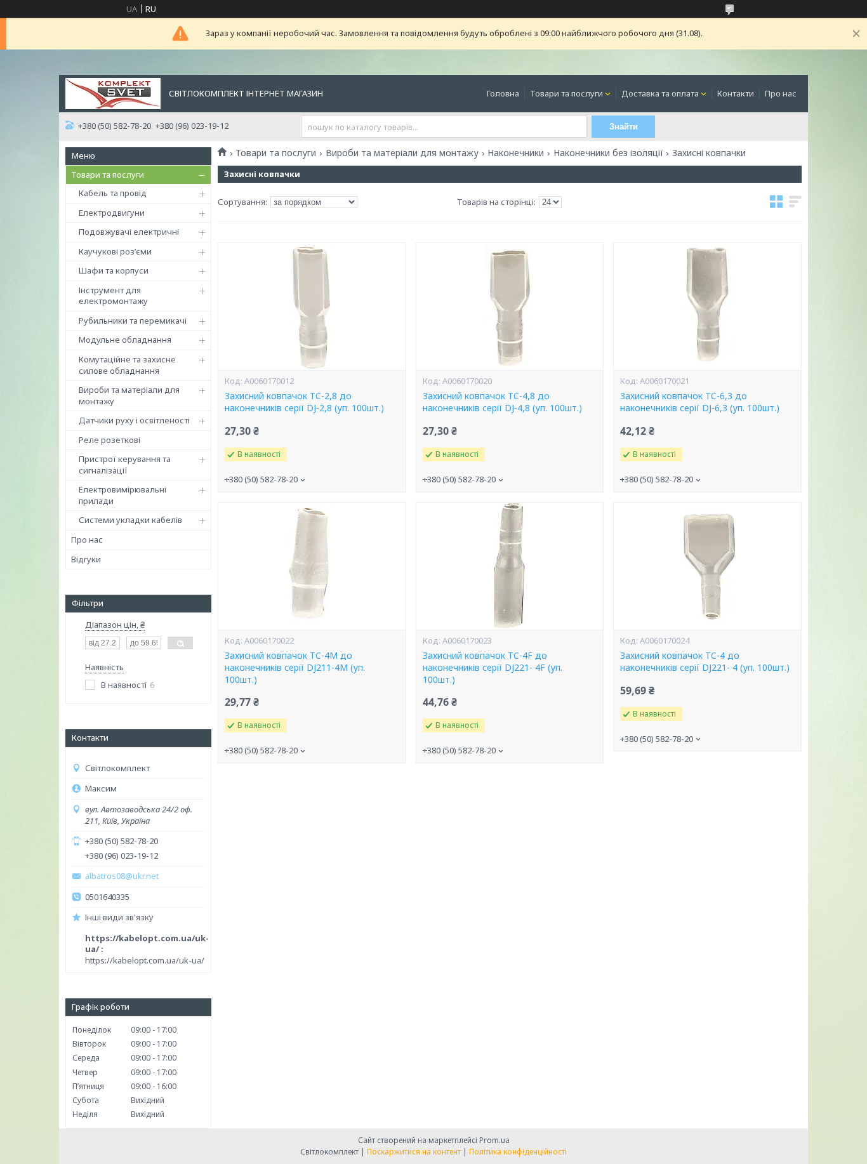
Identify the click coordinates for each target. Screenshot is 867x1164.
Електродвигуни (112, 212)
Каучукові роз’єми (115, 251)
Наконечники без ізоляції (608, 153)
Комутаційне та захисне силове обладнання (127, 365)
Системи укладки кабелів (130, 520)
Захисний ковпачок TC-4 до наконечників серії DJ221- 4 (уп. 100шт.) (705, 661)
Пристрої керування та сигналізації (125, 464)
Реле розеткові (109, 440)
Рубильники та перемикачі (133, 320)
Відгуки (86, 559)
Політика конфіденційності (518, 1151)
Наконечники (515, 153)
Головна (503, 93)
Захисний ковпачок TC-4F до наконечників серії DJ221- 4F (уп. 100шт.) (492, 667)
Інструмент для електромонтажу (113, 295)
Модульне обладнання (125, 339)
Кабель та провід (113, 193)
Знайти (623, 126)
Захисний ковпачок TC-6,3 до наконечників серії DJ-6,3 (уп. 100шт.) (699, 402)
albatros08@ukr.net (122, 876)
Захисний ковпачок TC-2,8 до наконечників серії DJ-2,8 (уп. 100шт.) (304, 402)
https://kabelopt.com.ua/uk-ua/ (144, 960)
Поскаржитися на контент (414, 1151)
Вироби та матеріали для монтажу (129, 395)
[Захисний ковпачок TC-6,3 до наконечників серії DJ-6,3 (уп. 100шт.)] (707, 306)
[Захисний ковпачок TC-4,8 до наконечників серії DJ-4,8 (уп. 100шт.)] (509, 306)
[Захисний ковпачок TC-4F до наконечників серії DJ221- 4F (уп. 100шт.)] (509, 566)
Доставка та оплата (660, 93)
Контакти (735, 93)
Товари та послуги (566, 93)
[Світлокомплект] (113, 92)
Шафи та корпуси (114, 270)
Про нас (781, 93)
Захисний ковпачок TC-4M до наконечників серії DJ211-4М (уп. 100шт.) (295, 667)
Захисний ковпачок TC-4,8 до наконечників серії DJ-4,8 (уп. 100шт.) (502, 402)
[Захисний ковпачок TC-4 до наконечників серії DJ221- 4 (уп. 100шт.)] (707, 566)
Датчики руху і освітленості (134, 420)
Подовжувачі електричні (129, 231)
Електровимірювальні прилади (122, 495)
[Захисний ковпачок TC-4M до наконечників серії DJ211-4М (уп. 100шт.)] (311, 566)
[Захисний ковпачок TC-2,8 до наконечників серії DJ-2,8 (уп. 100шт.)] (311, 306)
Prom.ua (494, 1140)
